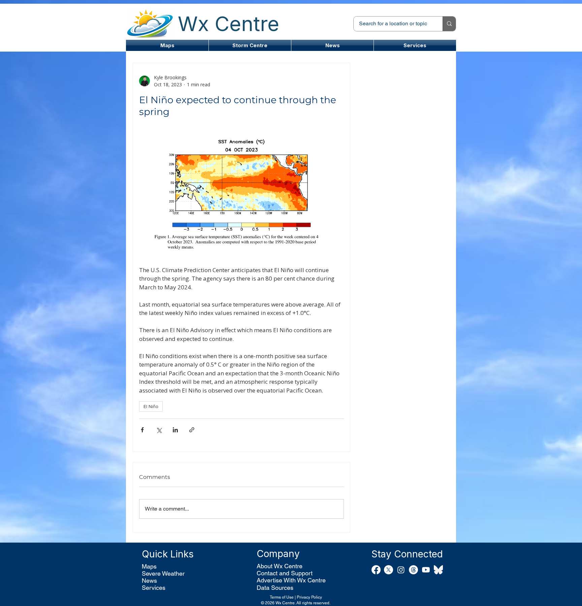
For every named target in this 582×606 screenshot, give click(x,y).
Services (153, 587)
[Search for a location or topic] (449, 24)
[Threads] (413, 569)
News (149, 580)
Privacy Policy (309, 597)
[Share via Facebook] (142, 430)
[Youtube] (425, 569)
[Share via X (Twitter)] (159, 430)
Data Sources (275, 587)
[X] (388, 569)
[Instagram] (401, 569)
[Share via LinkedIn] (175, 430)
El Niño (150, 406)
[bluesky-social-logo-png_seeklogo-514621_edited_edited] (438, 569)
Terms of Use (282, 597)
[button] (250, 45)
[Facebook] (376, 569)
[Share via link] (192, 430)
